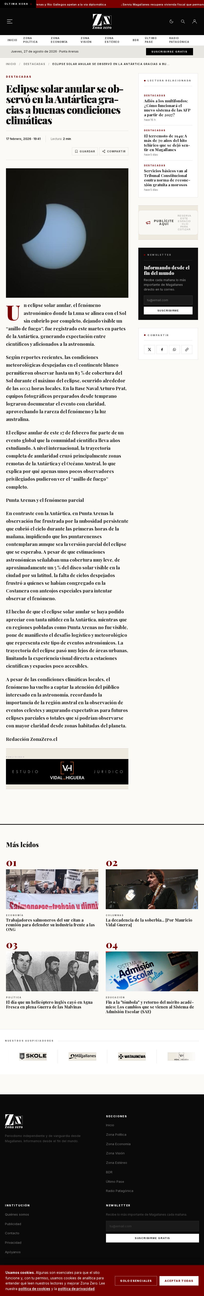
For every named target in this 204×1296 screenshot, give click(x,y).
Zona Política (30, 40)
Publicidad (13, 1224)
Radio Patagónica (179, 40)
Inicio (12, 40)
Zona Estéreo (112, 40)
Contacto (12, 1233)
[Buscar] (183, 21)
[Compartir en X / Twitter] (149, 349)
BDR (136, 40)
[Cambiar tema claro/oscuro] (171, 21)
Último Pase (151, 40)
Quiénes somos (17, 1214)
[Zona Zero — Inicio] (102, 21)
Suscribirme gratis (152, 1238)
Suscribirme (168, 310)
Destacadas (34, 64)
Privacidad (13, 1242)
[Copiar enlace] (186, 349)
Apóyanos (13, 1252)
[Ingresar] (194, 21)
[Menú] (9, 21)
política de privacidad (76, 1289)
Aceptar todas (179, 1281)
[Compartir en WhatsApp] (174, 349)
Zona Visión (86, 40)
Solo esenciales (136, 1281)
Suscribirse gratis (170, 51)
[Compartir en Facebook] (161, 349)
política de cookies (34, 1289)
